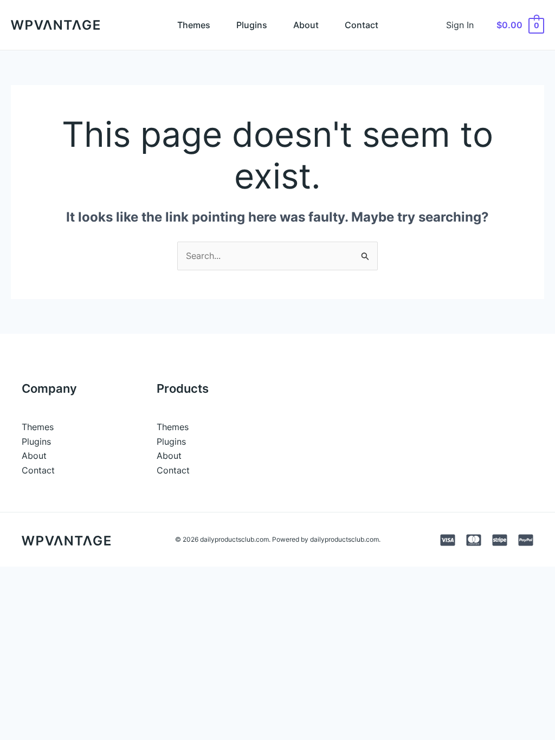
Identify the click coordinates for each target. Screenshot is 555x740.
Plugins (251, 25)
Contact (361, 25)
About (306, 25)
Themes (193, 25)
